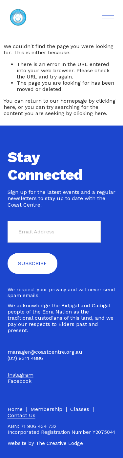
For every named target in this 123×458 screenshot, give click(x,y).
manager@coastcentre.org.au (45, 352)
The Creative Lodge (59, 443)
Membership (46, 409)
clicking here (89, 113)
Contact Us (21, 415)
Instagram (20, 375)
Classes (79, 409)
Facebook (19, 381)
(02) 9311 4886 (25, 358)
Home (15, 409)
